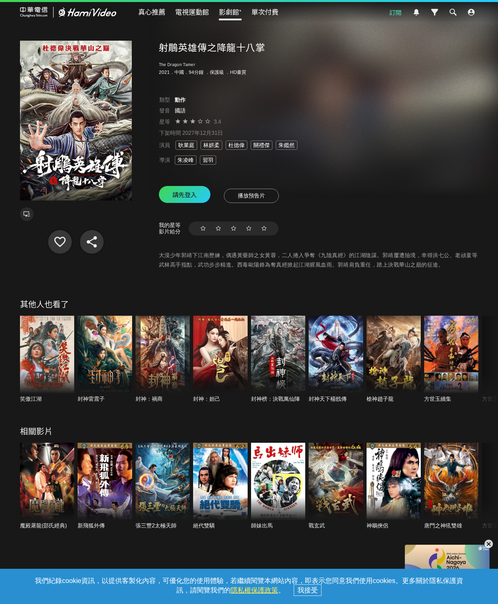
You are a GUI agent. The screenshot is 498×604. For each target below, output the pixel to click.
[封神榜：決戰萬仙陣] (278, 359)
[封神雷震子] (105, 359)
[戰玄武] (336, 486)
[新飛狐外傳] (105, 486)
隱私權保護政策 (254, 590)
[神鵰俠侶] (394, 486)
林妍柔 (211, 145)
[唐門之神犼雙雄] (451, 486)
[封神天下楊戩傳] (336, 359)
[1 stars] (203, 228)
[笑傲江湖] (47, 359)
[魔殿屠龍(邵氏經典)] (47, 486)
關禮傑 (261, 145)
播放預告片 (251, 196)
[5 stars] (264, 228)
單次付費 (264, 12)
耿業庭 (186, 145)
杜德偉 (236, 145)
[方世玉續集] (451, 359)
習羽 (208, 160)
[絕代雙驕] (220, 486)
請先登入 (184, 194)
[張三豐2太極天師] (163, 486)
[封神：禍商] (163, 359)
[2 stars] (218, 228)
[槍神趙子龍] (394, 359)
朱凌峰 (186, 160)
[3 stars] (233, 228)
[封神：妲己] (220, 359)
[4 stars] (248, 228)
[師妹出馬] (278, 486)
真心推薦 (151, 12)
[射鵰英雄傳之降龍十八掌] (60, 242)
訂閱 (395, 12)
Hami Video (68, 12)
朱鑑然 (286, 145)
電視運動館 (192, 12)
